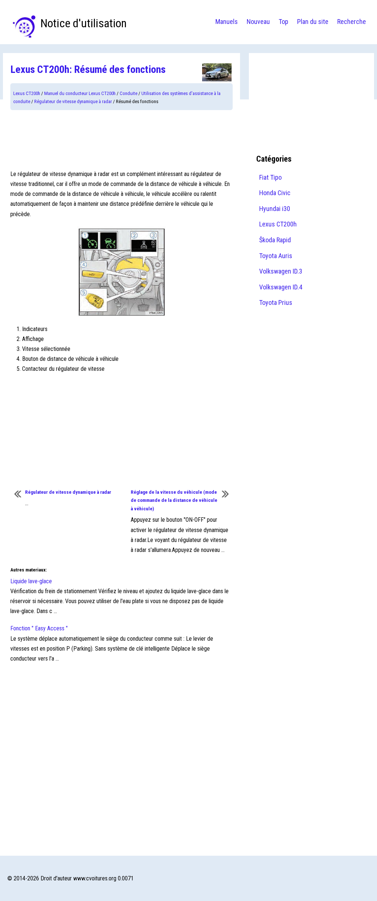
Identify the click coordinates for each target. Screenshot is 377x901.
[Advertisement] (121, 139)
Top (283, 21)
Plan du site (312, 21)
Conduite (128, 93)
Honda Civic (274, 193)
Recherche (351, 21)
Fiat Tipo (270, 177)
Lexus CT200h (26, 93)
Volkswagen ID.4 (280, 287)
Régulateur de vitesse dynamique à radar (73, 101)
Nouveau (258, 21)
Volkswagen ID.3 (280, 271)
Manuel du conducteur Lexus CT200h (80, 93)
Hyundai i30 (274, 208)
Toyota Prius (275, 302)
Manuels (226, 21)
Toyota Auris (275, 256)
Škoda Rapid (275, 240)
